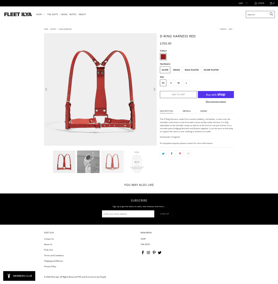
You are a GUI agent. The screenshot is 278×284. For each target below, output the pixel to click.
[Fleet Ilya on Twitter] (159, 253)
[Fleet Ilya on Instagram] (148, 253)
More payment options (216, 101)
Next (230, 29)
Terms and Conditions (54, 255)
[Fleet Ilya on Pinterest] (154, 253)
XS (163, 82)
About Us (48, 244)
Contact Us (49, 239)
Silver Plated (211, 69)
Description (166, 111)
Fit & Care (48, 249)
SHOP (143, 239)
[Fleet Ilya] (18, 14)
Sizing (203, 111)
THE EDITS (145, 244)
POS (79, 276)
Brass (176, 69)
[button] (40, 14)
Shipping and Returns (53, 261)
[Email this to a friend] (188, 154)
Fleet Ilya (55, 276)
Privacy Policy (50, 266)
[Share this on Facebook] (171, 154)
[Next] (154, 89)
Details (187, 111)
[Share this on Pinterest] (180, 154)
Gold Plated (192, 69)
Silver (165, 69)
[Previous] (46, 89)
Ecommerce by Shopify (96, 276)
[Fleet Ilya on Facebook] (143, 253)
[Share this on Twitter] (163, 154)
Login (261, 3)
